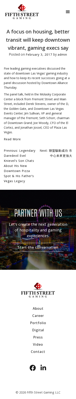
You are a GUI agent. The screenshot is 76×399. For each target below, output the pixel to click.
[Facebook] (32, 368)
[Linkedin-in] (43, 368)
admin (62, 54)
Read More (12, 139)
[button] (68, 11)
